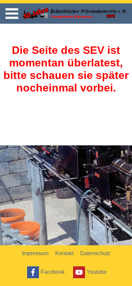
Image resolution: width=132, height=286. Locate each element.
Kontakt (64, 253)
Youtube (97, 271)
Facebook (53, 271)
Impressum (35, 253)
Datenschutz (95, 253)
